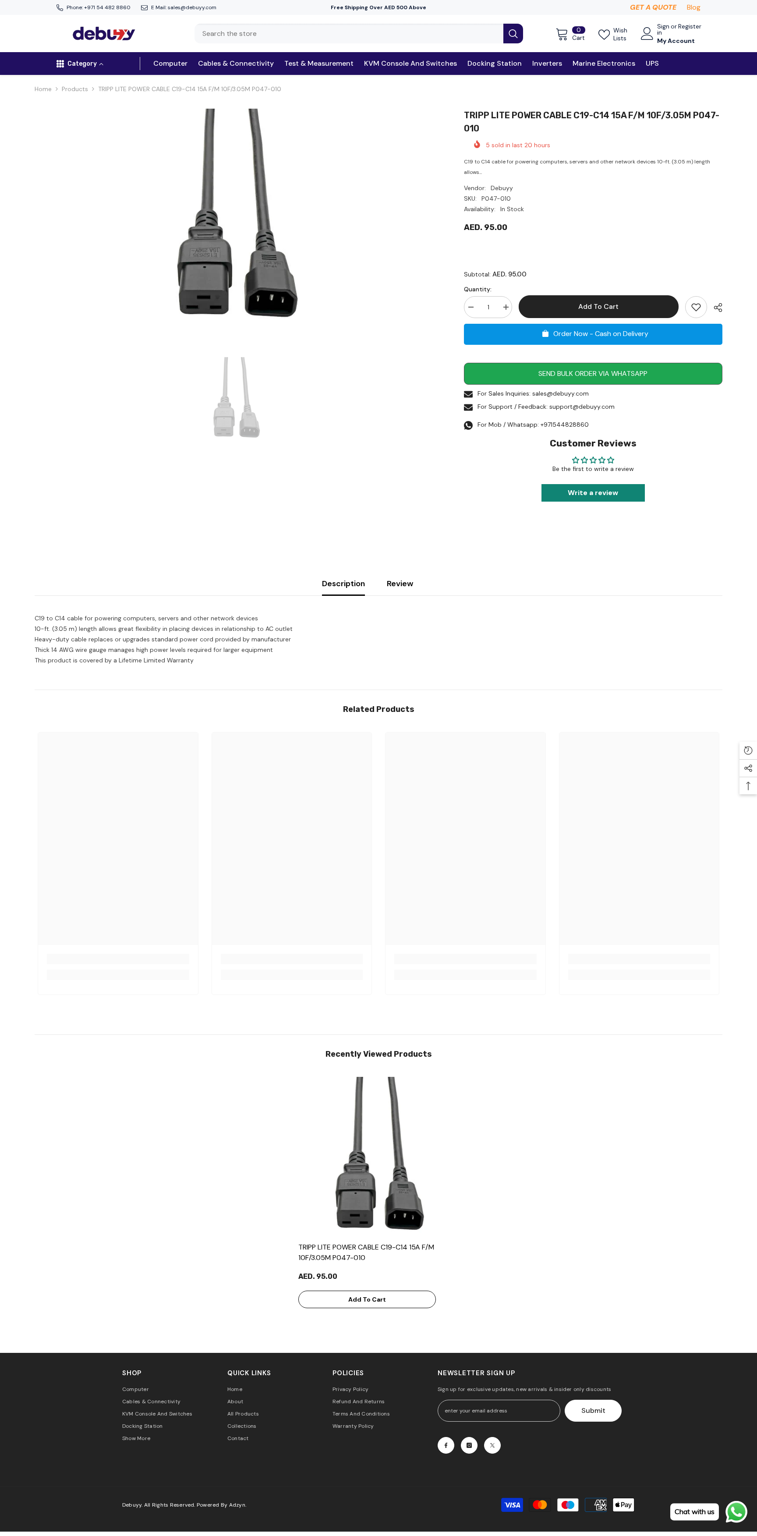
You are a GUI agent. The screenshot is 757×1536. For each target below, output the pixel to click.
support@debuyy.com (582, 407)
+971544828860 (565, 424)
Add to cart (599, 306)
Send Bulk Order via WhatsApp (592, 373)
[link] (118, 959)
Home (43, 89)
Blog (693, 7)
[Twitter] (492, 1445)
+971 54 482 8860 (107, 7)
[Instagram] (469, 1445)
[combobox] (349, 33)
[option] (236, 218)
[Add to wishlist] (696, 307)
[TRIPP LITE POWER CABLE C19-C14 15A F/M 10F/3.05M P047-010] (378, 1157)
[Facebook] (446, 1445)
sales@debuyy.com (192, 7)
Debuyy (502, 188)
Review (400, 583)
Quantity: (478, 289)
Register (689, 26)
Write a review (593, 492)
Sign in (663, 29)
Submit (593, 1410)
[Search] (359, 33)
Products (75, 89)
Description (343, 583)
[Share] (714, 307)
